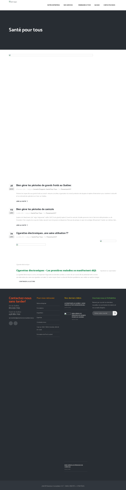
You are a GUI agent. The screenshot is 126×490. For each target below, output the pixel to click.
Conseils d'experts (39, 189)
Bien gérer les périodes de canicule (35, 209)
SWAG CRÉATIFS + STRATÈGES (74, 486)
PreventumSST (66, 189)
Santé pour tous (51, 189)
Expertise (39, 317)
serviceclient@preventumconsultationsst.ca (21, 318)
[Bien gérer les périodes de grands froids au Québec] (51, 117)
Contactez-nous (41, 322)
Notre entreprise (41, 303)
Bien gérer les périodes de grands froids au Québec (43, 185)
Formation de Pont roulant (45, 334)
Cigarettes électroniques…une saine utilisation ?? (42, 233)
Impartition (40, 313)
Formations (40, 308)
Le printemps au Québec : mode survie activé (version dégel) (74, 304)
